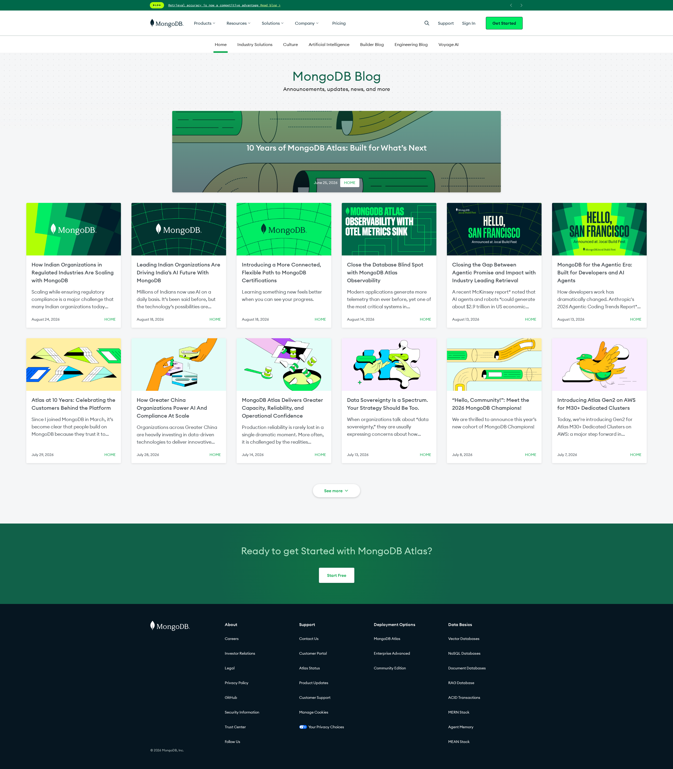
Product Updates (313, 682)
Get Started (504, 23)
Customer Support (314, 697)
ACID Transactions (464, 697)
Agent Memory (460, 727)
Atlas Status (309, 668)
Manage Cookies (313, 712)
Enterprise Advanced (392, 653)
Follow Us (232, 741)
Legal (229, 668)
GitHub (231, 697)
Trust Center (235, 727)
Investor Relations (240, 653)
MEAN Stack (459, 741)
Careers (232, 638)
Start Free (336, 575)
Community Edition (390, 668)
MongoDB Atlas (387, 638)
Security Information (242, 712)
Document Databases (467, 668)
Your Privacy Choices (326, 727)
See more (333, 490)
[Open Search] (427, 23)
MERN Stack (459, 712)
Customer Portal (313, 653)
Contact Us (309, 638)
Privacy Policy (236, 682)
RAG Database (461, 682)
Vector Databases (464, 638)
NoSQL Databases (464, 653)
